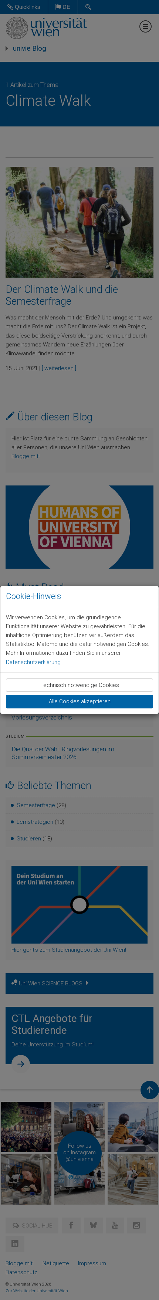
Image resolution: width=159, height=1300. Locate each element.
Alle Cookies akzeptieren (80, 701)
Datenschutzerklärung (33, 662)
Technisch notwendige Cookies (79, 685)
